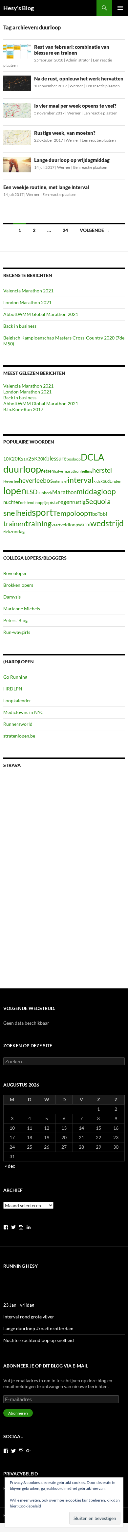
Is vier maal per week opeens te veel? (75, 106)
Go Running (15, 677)
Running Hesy (20, 1266)
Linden (115, 481)
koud (105, 481)
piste (53, 502)
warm (84, 524)
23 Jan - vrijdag (18, 1305)
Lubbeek (44, 493)
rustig (78, 502)
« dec (10, 1166)
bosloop (74, 459)
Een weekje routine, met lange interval (46, 187)
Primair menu (120, 8)
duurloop (22, 469)
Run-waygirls (16, 632)
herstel (102, 470)
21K (24, 459)
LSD (31, 492)
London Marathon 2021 (27, 302)
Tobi (102, 514)
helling (86, 471)
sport (42, 512)
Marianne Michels (21, 608)
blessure (56, 458)
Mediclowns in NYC (23, 712)
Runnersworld (17, 724)
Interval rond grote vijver (28, 1316)
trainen (14, 523)
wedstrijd (107, 523)
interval (81, 479)
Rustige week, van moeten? (65, 133)
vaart (56, 525)
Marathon (64, 492)
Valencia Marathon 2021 (28, 290)
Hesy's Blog (18, 7)
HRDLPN (12, 688)
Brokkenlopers (18, 585)
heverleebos (36, 480)
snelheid (17, 512)
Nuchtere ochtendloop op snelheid (38, 1340)
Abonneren (18, 1413)
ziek (6, 532)
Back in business (19, 326)
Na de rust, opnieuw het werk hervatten (78, 78)
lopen (14, 490)
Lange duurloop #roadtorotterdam (38, 1328)
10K (7, 458)
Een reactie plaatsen (103, 85)
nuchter (11, 502)
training (38, 523)
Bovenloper (15, 573)
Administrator (78, 60)
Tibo (92, 514)
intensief (60, 481)
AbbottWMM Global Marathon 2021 (40, 314)
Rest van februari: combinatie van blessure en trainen (71, 50)
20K (16, 458)
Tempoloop (70, 513)
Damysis (12, 597)
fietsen (47, 471)
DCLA (92, 457)
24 (65, 230)
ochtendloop (31, 502)
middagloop (96, 491)
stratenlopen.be (19, 736)
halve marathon (67, 471)
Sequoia (98, 501)
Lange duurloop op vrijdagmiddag (72, 160)
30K (42, 458)
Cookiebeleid (29, 1506)
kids (97, 481)
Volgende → (95, 230)
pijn (45, 502)
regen (65, 501)
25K (33, 458)
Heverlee (11, 481)
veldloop (69, 524)
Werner (76, 85)
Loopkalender (17, 700)
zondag (17, 531)
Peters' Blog (15, 620)
